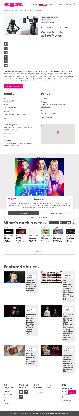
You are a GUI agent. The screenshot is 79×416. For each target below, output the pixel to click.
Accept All (23, 213)
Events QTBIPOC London (50, 17)
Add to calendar (14, 86)
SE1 (5, 137)
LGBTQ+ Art (19, 10)
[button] (70, 199)
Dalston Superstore (46, 240)
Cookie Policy (34, 217)
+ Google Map (45, 107)
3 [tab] (42, 251)
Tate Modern (45, 98)
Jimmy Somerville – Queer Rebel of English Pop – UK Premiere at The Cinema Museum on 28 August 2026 (68, 362)
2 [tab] (40, 251)
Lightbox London (8, 242)
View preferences (55, 213)
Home (6, 10)
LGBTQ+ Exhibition (48, 22)
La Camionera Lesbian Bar (33, 239)
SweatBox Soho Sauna (20, 238)
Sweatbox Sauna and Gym (21, 242)
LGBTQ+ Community (30, 349)
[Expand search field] (74, 4)
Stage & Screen (29, 276)
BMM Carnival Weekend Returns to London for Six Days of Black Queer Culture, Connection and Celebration (68, 290)
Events (11, 10)
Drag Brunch (45, 238)
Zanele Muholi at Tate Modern (15, 114)
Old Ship (69, 241)
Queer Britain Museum (57, 239)
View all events (65, 223)
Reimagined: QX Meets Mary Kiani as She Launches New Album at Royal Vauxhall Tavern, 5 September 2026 (31, 323)
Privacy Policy (43, 217)
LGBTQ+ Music (30, 309)
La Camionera (33, 242)
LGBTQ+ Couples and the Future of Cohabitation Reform (31, 358)
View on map (54, 223)
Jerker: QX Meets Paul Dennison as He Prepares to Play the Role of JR (31, 285)
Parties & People (67, 276)
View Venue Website (48, 117)
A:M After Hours (7, 239)
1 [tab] (37, 251)
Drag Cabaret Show (70, 239)
